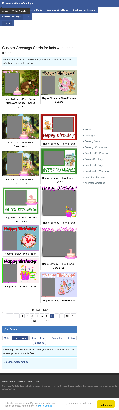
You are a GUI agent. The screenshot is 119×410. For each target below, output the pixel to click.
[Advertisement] (59, 32)
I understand (106, 404)
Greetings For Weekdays (97, 171)
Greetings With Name (95, 147)
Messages (89, 135)
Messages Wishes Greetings (17, 3)
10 (67, 316)
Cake (7, 338)
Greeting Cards (92, 141)
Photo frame (20, 338)
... (26, 16)
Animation (57, 338)
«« (10, 316)
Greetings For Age (93, 165)
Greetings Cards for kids (16, 361)
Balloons (39, 342)
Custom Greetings (93, 159)
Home (87, 129)
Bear (33, 338)
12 (34, 320)
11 (73, 316)
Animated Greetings (94, 182)
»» (47, 320)
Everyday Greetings (94, 177)
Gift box (70, 338)
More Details (45, 405)
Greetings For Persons (96, 153)
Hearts (44, 338)
